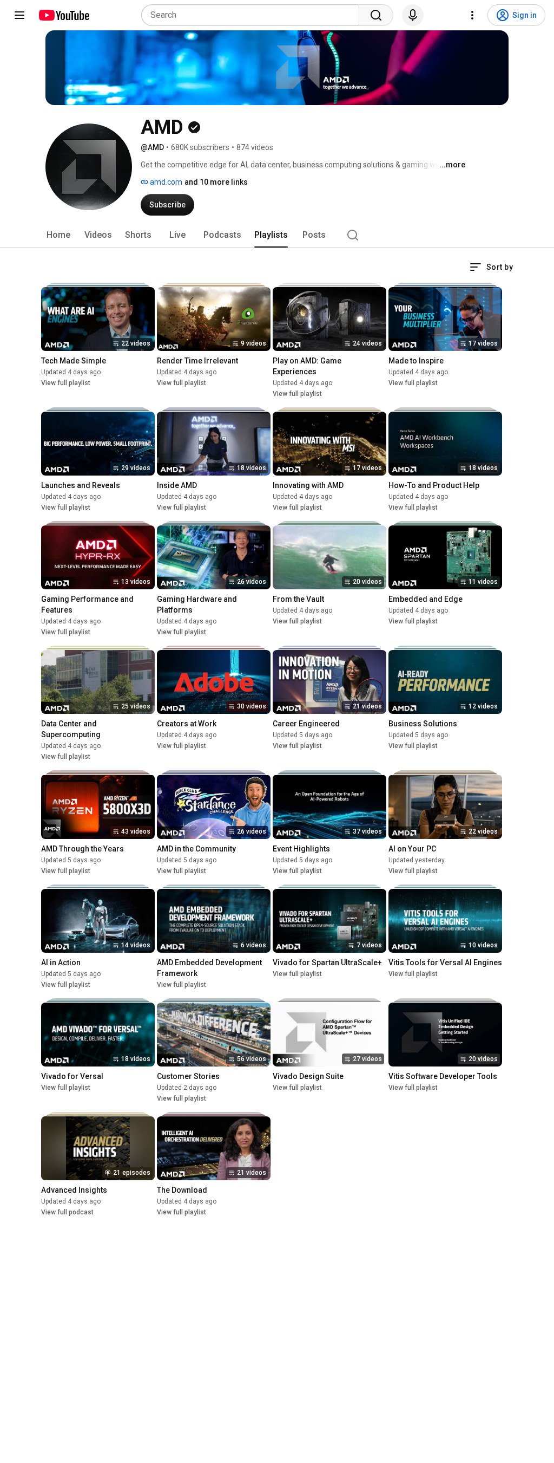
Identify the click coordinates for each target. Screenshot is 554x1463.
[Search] (376, 15)
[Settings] (472, 15)
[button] (491, 267)
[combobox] (253, 15)
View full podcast (67, 1212)
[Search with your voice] (413, 15)
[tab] (58, 235)
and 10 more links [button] (216, 182)
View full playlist (65, 383)
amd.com (165, 182)
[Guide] (19, 15)
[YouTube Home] (63, 15)
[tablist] (277, 235)
